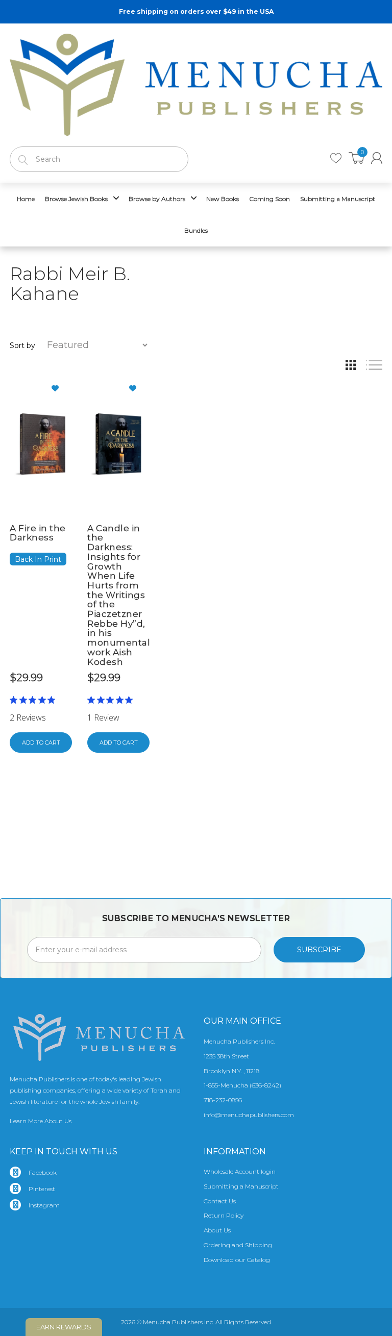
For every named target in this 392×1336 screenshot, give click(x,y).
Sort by (22, 345)
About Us (217, 1230)
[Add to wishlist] (59, 388)
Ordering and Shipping (238, 1245)
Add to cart (41, 742)
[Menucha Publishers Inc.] (196, 82)
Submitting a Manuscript (241, 1186)
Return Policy (223, 1215)
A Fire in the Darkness (38, 533)
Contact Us (220, 1201)
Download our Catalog (237, 1260)
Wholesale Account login (240, 1171)
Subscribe (319, 949)
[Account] (376, 158)
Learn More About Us (40, 1121)
